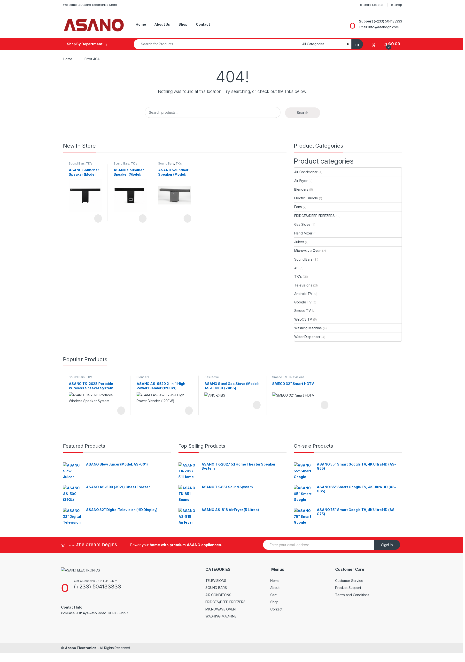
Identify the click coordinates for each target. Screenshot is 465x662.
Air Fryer (301, 181)
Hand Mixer (303, 233)
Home (141, 24)
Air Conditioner (306, 172)
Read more (97, 218)
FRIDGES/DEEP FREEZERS (314, 216)
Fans (298, 207)
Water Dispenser (307, 337)
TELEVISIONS (215, 581)
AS (296, 268)
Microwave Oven (307, 250)
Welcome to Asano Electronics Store (90, 5)
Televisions (303, 285)
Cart (273, 595)
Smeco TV (302, 310)
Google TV (303, 302)
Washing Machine (308, 328)
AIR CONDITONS (218, 595)
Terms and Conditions (352, 595)
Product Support (348, 588)
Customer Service (349, 581)
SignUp (387, 545)
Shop (398, 5)
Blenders (301, 189)
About (274, 588)
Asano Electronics (81, 648)
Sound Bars (77, 163)
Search (302, 113)
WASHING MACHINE (220, 616)
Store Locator (374, 5)
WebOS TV (303, 319)
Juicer (299, 242)
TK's (89, 163)
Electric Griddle (306, 198)
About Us (162, 24)
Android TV (303, 294)
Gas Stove (302, 224)
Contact (203, 24)
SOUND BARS (216, 588)
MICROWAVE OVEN (220, 609)
